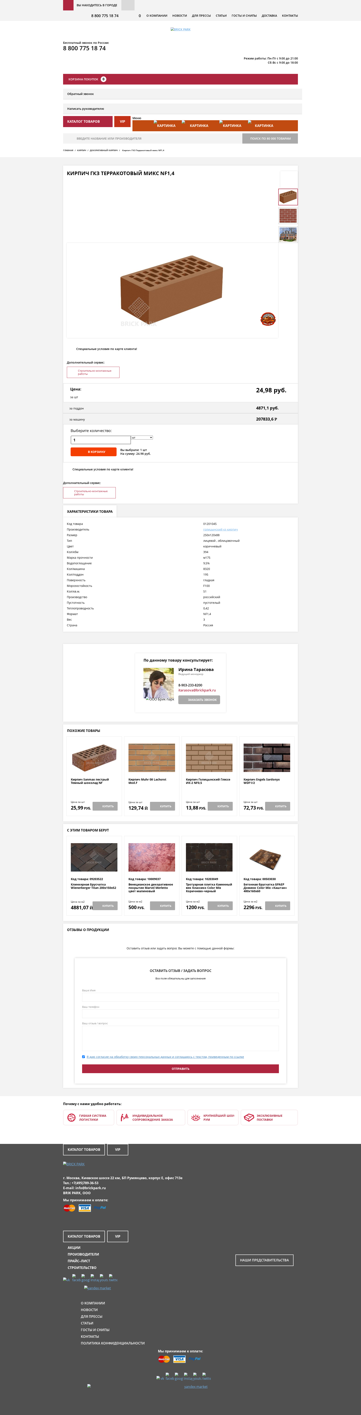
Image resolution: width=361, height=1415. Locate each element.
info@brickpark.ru (90, 1188)
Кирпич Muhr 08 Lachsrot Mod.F (147, 781)
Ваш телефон (90, 1007)
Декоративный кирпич (104, 150)
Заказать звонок (202, 700)
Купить (108, 806)
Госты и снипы (244, 16)
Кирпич (81, 150)
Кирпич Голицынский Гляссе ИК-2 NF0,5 (208, 781)
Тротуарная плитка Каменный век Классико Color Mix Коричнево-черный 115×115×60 (209, 889)
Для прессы (201, 16)
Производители (83, 1254)
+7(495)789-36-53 (85, 1183)
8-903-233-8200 (190, 685)
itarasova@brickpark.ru (197, 690)
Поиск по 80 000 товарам (270, 138)
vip (122, 121)
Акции (74, 1247)
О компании (156, 16)
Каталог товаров (84, 1149)
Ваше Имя (88, 990)
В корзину (96, 452)
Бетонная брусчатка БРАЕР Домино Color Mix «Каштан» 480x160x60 (265, 888)
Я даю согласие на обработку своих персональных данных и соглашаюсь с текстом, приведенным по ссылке (165, 1057)
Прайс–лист (79, 1261)
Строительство (82, 1267)
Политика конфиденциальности (113, 1343)
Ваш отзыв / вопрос (95, 1023)
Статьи (221, 16)
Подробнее (94, 768)
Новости (179, 16)
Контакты (290, 16)
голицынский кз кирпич (220, 529)
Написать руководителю (85, 109)
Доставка (269, 16)
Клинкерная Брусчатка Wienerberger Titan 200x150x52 (93, 886)
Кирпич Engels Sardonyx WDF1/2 (262, 781)
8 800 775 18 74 (104, 15)
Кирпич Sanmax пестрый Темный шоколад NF (90, 781)
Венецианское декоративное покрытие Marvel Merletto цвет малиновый (150, 888)
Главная (68, 150)
